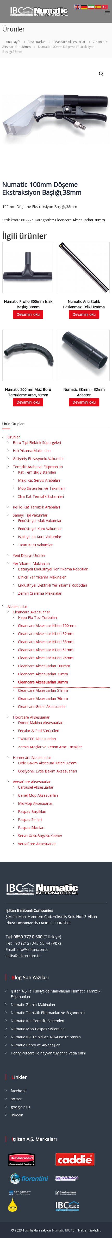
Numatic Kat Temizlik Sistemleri (37, 1020)
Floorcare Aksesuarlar (31, 717)
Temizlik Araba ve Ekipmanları (38, 466)
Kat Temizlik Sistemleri (37, 472)
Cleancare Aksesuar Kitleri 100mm (47, 625)
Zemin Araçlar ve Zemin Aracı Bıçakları (50, 746)
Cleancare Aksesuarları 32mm (43, 673)
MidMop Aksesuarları (35, 803)
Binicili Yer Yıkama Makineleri (42, 577)
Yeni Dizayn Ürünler (29, 555)
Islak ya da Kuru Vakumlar (39, 536)
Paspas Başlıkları (32, 811)
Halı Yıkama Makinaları (32, 450)
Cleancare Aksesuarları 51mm (43, 690)
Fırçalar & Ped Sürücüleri (38, 730)
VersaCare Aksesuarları (37, 843)
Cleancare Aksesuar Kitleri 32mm (45, 633)
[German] (84, 6)
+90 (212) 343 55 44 (31, 943)
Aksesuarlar (36, 42)
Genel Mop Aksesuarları (38, 795)
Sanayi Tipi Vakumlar (30, 515)
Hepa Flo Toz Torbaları (37, 617)
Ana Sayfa (13, 42)
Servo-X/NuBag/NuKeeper (40, 835)
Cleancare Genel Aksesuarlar (42, 706)
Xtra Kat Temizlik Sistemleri (41, 496)
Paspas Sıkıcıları (31, 827)
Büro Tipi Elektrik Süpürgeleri (37, 442)
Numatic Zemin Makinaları (33, 1004)
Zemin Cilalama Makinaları (40, 593)
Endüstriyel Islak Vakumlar (39, 520)
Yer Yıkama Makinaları (31, 563)
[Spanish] (98, 6)
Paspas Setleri (30, 819)
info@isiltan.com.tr (33, 949)
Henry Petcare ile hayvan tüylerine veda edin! (48, 1053)
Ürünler (14, 437)
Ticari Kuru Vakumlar (35, 544)
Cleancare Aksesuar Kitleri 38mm (45, 641)
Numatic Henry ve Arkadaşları (35, 1044)
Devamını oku (28, 314)
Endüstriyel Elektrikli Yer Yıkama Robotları (52, 585)
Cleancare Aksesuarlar (68, 42)
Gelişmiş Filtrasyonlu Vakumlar (38, 458)
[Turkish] (104, 6)
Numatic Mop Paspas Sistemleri (38, 1028)
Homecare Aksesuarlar (32, 757)
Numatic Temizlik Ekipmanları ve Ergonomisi (48, 1012)
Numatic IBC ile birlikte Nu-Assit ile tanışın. (46, 1036)
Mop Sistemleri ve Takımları (41, 488)
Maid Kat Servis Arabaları (39, 480)
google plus (20, 1106)
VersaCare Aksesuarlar (32, 781)
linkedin (17, 1115)
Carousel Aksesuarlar (35, 787)
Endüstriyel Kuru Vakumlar (40, 528)
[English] (77, 6)
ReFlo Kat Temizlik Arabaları (36, 507)
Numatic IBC (61, 1230)
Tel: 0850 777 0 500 (23, 937)
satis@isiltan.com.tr (22, 955)
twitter (16, 1098)
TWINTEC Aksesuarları (37, 738)
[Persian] (91, 6)
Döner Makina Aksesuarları (40, 722)
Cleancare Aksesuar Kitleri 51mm (45, 649)
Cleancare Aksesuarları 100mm (44, 665)
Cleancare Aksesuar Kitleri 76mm (45, 657)
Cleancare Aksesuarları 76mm (43, 698)
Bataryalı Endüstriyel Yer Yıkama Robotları (53, 569)
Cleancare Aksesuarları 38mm (80, 219)
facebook (19, 1090)
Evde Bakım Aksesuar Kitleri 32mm (47, 763)
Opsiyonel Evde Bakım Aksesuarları (47, 771)
